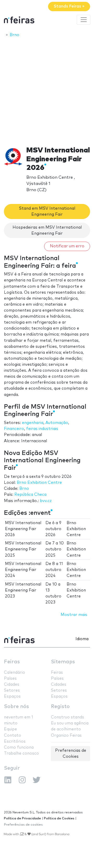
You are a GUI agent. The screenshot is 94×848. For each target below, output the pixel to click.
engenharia (32, 423)
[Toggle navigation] (83, 20)
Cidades (11, 684)
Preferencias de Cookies (70, 754)
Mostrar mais (74, 615)
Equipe (10, 729)
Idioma (82, 639)
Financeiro (14, 429)
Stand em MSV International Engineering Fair (47, 211)
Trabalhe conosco (21, 753)
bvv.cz (46, 501)
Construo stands (67, 717)
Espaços (12, 696)
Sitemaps (63, 661)
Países (10, 678)
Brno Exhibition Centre (39, 483)
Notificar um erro (67, 246)
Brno (24, 489)
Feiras (12, 661)
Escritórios (15, 741)
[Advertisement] (47, 90)
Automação (56, 423)
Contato (12, 735)
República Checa (30, 495)
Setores (12, 690)
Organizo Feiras (66, 735)
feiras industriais (42, 429)
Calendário (14, 672)
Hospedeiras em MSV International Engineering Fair (47, 230)
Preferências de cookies (23, 824)
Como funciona (19, 747)
